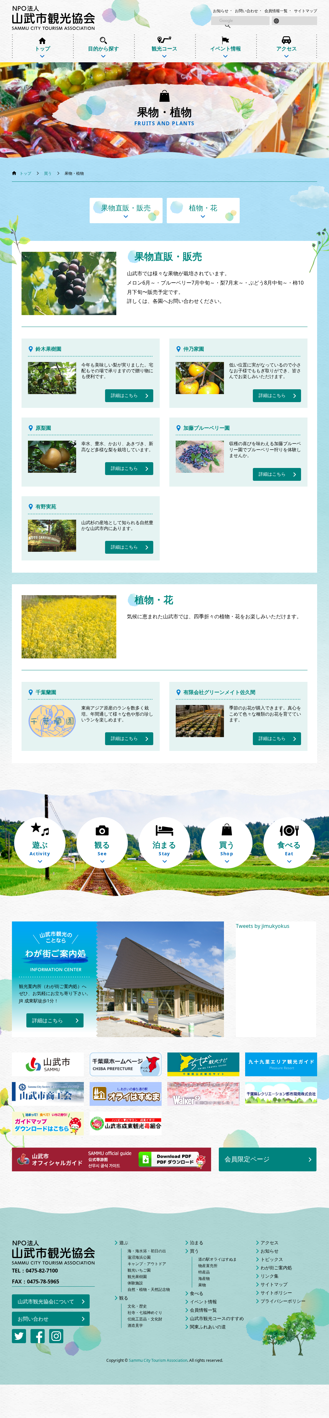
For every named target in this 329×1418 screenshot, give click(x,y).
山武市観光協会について (46, 1301)
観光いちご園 (139, 1270)
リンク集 (270, 1276)
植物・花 (203, 207)
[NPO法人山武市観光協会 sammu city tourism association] (53, 18)
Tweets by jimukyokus (262, 925)
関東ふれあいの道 (208, 1327)
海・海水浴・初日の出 (147, 1251)
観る (123, 1298)
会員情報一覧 (276, 10)
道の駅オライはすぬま (217, 1259)
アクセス (286, 48)
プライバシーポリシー (283, 1301)
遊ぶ (123, 1242)
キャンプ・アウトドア (147, 1263)
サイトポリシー (276, 1293)
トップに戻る (311, 1400)
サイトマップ (305, 10)
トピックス (272, 1259)
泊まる (196, 1242)
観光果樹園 (137, 1276)
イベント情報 (225, 48)
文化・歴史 (137, 1306)
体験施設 (135, 1283)
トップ (42, 48)
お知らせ (220, 10)
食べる (196, 1293)
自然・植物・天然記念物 (149, 1289)
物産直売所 (208, 1265)
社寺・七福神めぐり (145, 1312)
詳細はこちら (124, 395)
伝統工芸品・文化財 (145, 1319)
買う (48, 173)
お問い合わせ (246, 10)
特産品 (204, 1272)
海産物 (204, 1278)
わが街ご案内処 (276, 1267)
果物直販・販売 (126, 207)
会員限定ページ (247, 1159)
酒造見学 (135, 1325)
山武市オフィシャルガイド (111, 1159)
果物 (202, 1285)
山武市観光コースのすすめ (217, 1318)
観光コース (164, 48)
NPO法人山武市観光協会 (53, 1252)
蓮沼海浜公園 (139, 1257)
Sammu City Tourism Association (158, 1360)
